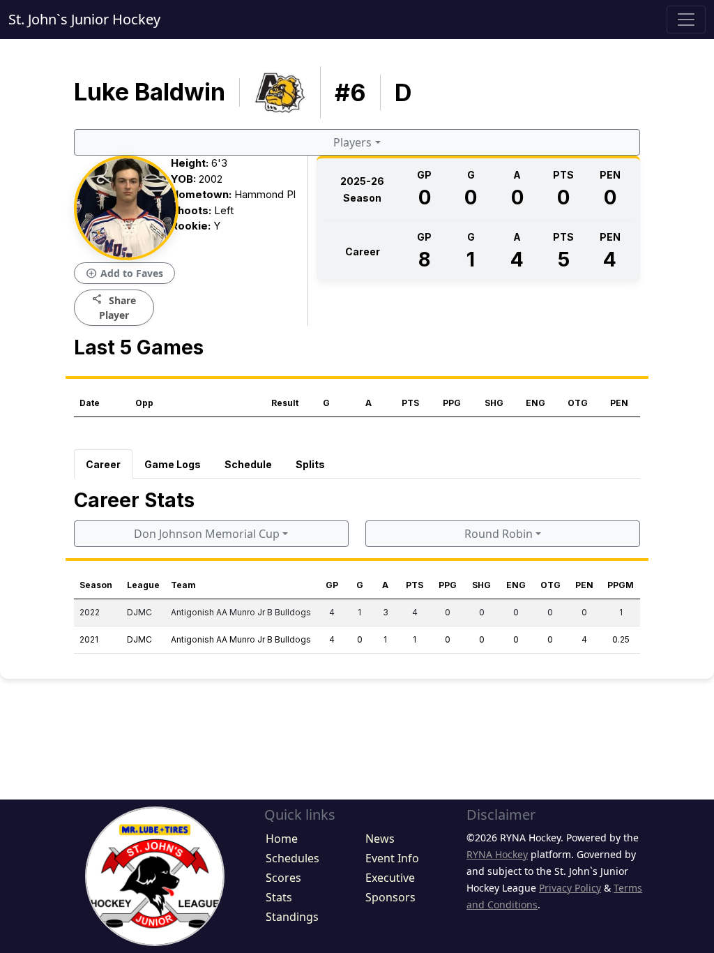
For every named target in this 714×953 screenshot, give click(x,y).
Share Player (114, 307)
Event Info (392, 858)
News (380, 838)
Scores (283, 877)
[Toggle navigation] (686, 19)
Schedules (292, 858)
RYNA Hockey (497, 854)
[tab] (103, 464)
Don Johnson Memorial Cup (207, 533)
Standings (292, 916)
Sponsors (390, 897)
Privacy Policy (570, 887)
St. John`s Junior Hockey (84, 19)
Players (352, 142)
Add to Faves (124, 273)
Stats (279, 897)
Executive (390, 877)
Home (282, 838)
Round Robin (498, 533)
